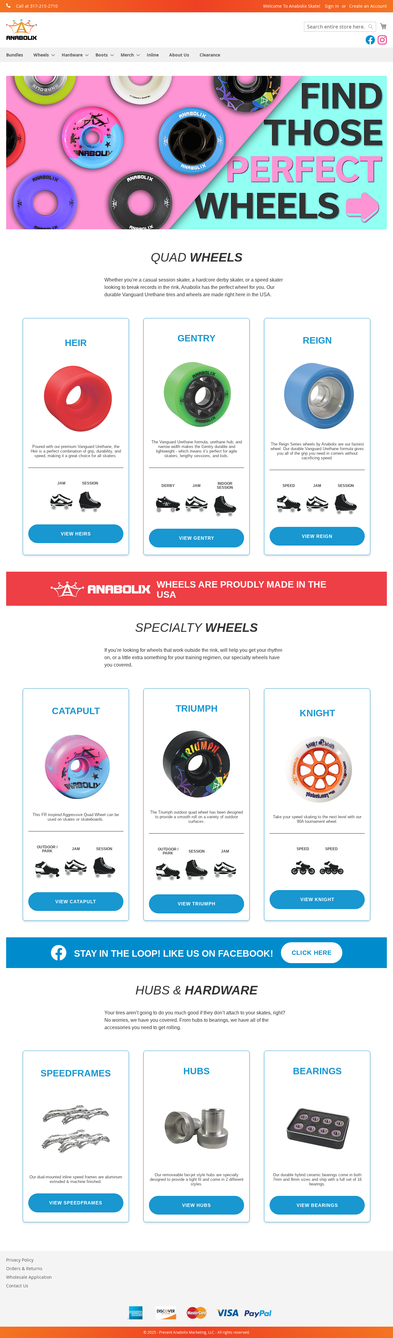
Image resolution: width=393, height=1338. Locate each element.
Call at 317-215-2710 (37, 6)
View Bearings (317, 1205)
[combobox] (340, 27)
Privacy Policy (19, 1260)
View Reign (317, 536)
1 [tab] (186, 225)
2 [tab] (191, 225)
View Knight (317, 899)
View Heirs (76, 533)
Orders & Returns (24, 1268)
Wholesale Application (29, 1277)
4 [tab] (206, 225)
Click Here (312, 952)
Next (381, 152)
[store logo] (21, 29)
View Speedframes (75, 1202)
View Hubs (196, 1205)
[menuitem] (14, 55)
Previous (11, 152)
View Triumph (197, 903)
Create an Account (368, 6)
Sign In (332, 6)
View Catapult (75, 901)
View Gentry (196, 538)
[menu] (196, 55)
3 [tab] (199, 225)
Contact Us (17, 1286)
